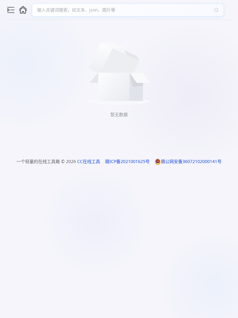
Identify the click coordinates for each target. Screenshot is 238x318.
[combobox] (124, 10)
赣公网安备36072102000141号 (191, 161)
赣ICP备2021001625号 (127, 161)
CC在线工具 (88, 161)
